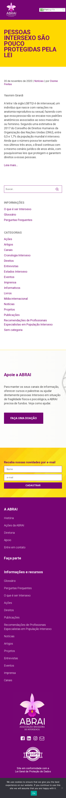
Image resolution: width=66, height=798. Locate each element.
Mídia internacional (16, 298)
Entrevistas (11, 266)
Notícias (39, 81)
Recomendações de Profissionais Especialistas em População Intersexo (28, 322)
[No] (62, 788)
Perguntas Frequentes (18, 220)
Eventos (9, 277)
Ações (8, 239)
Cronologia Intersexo (17, 255)
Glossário (10, 214)
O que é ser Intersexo (17, 209)
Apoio (7, 540)
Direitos (9, 260)
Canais (8, 250)
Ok (33, 793)
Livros (8, 293)
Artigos (8, 244)
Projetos (9, 309)
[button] (55, 9)
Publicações (12, 315)
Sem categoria (13, 330)
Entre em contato (14, 547)
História (9, 518)
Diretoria (9, 532)
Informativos (12, 287)
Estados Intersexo (15, 271)
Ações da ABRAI (14, 525)
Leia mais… (11, 165)
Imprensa (10, 282)
